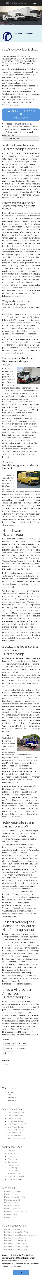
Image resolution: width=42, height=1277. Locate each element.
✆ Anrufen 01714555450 (23, 33)
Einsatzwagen (13, 1168)
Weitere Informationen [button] (12, 1267)
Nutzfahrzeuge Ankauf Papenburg (16, 1246)
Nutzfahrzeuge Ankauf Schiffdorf (16, 1232)
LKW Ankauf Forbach (11, 1203)
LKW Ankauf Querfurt (11, 1206)
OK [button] (21, 1272)
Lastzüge (11, 1156)
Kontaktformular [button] (13, 138)
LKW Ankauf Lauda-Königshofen (15, 1211)
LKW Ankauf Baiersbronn (13, 1217)
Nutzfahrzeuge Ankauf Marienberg (16, 1249)
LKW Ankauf (9, 1187)
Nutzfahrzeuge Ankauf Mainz (14, 1229)
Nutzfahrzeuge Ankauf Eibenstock (16, 1244)
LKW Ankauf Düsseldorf (17, 1124)
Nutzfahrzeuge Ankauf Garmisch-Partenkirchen (21, 1235)
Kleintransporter (14, 1174)
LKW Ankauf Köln (14, 1133)
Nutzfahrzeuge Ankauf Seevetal (15, 1238)
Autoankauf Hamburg (16, 1121)
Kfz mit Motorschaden (16, 1138)
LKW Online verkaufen (16, 3)
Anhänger (11, 1153)
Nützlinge (11, 1150)
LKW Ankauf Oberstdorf (12, 1191)
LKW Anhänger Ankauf (16, 1115)
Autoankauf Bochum (16, 1136)
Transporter (12, 1159)
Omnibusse (12, 1162)
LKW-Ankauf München (16, 1113)
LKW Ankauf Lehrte (10, 1194)
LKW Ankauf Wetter (11, 1214)
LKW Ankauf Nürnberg (16, 1127)
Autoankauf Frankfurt (16, 1130)
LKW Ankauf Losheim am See (14, 1197)
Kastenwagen (13, 1165)
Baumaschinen (13, 1171)
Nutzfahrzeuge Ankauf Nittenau (15, 1241)
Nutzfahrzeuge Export (16, 1118)
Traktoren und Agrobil (16, 1176)
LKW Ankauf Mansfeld (12, 1200)
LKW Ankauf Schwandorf (13, 1209)
